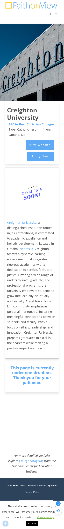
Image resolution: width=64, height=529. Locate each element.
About (23, 485)
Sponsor (52, 485)
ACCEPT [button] (32, 523)
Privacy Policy (32, 492)
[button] (50, 14)
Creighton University (21, 223)
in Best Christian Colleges (31, 124)
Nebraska (26, 249)
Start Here (12, 485)
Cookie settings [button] (45, 517)
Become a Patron (36, 485)
